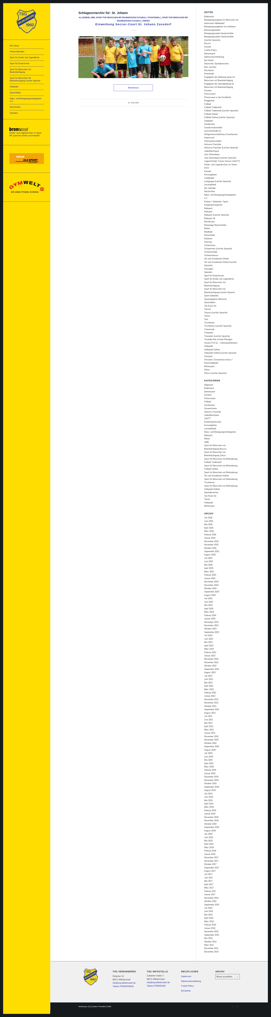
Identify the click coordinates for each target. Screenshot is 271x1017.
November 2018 (211, 820)
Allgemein (84, 17)
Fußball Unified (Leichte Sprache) (219, 117)
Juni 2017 (208, 878)
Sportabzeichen (211, 492)
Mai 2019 (208, 800)
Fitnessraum (209, 94)
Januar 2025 (209, 578)
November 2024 (211, 585)
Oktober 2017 (210, 864)
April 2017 (208, 884)
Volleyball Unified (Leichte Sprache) (220, 353)
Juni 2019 (208, 797)
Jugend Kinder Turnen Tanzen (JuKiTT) (222, 161)
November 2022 (211, 662)
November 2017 (211, 861)
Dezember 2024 (211, 581)
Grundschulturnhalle (213, 127)
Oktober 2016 (210, 901)
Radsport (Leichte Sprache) (216, 215)
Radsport (208, 208)
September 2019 (211, 787)
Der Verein (209, 60)
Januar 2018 (209, 854)
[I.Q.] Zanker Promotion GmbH (99, 1006)
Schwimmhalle (210, 252)
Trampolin (208, 332)
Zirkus (207, 369)
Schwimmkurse (211, 255)
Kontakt (207, 171)
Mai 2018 (208, 841)
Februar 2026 (210, 534)
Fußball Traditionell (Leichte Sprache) (221, 110)
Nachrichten (209, 191)
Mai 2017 (208, 881)
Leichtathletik (210, 184)
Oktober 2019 (210, 783)
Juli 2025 (208, 558)
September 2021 (211, 709)
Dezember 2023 (211, 622)
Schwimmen (209, 245)
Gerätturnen (209, 124)
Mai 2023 (208, 642)
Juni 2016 (208, 911)
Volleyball (208, 346)
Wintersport (209, 366)
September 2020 (211, 746)
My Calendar (210, 188)
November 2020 (211, 740)
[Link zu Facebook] (233, 1006)
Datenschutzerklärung (214, 57)
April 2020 (208, 763)
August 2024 (210, 595)
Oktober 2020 (210, 743)
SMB (93, 17)
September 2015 (211, 935)
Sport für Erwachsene (214, 275)
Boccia (207, 43)
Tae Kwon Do (210, 306)
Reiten (207, 228)
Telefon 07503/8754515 (123, 986)
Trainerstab (209, 329)
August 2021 (210, 713)
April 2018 (208, 844)
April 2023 (208, 645)
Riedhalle (208, 232)
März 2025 (209, 571)
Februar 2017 (210, 891)
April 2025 (208, 568)
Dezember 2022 (211, 659)
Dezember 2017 (211, 857)
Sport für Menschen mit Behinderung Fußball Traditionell (128, 17)
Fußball (207, 104)
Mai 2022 (208, 682)
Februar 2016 (210, 925)
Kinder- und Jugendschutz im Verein (220, 164)
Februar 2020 (210, 770)
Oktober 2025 (210, 548)
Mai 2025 (208, 565)
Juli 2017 (208, 874)
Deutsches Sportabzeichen (216, 63)
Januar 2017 (209, 894)
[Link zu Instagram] (237, 1006)
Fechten (208, 90)
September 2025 (211, 551)
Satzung (208, 242)
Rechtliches (209, 221)
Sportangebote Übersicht (215, 299)
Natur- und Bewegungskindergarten (220, 432)
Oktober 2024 (210, 588)
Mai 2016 (208, 915)
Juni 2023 (208, 639)
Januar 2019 (209, 814)
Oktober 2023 (210, 629)
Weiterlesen (133, 88)
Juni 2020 (208, 756)
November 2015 (211, 931)
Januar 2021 (209, 733)
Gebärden (208, 121)
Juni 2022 (208, 679)
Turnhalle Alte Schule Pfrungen (218, 339)
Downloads (209, 73)
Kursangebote (210, 174)
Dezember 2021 (211, 699)
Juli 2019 (208, 793)
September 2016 (211, 904)
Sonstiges (208, 269)
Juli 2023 (208, 635)
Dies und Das (210, 67)
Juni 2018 (208, 837)
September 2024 (211, 592)
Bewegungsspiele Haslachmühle (219, 33)
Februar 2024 (210, 615)
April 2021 (208, 726)
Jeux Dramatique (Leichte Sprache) (220, 158)
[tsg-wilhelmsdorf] (26, 21)
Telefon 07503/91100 (156, 986)
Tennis (207, 316)
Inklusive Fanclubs (212, 144)
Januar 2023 (209, 655)
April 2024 (208, 608)
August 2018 (210, 830)
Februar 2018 (210, 851)
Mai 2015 (208, 938)
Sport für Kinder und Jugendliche (219, 279)
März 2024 (209, 612)
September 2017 (211, 867)
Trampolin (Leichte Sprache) (217, 336)
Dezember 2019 (211, 777)
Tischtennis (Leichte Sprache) (217, 326)
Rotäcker (208, 238)
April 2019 (208, 803)
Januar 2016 (209, 928)
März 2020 (209, 766)
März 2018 (209, 847)
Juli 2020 (208, 753)
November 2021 (211, 703)
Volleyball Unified (212, 349)
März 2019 (209, 807)
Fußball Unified (211, 114)
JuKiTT (207, 418)
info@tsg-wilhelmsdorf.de (124, 983)
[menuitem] (26, 46)
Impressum (209, 137)
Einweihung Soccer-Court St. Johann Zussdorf (133, 24)
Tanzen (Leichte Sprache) (215, 312)
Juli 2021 (208, 716)
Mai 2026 (208, 524)
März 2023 (209, 649)
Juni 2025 (208, 561)
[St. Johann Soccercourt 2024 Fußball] (133, 57)
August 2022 (210, 672)
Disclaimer (209, 70)
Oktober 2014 (210, 941)
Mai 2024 (208, 605)
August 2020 (210, 750)
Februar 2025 (210, 575)
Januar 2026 (209, 538)
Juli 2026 (208, 517)
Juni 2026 (208, 521)
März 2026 (209, 531)
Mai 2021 (208, 723)
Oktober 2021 (210, 706)
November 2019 (211, 780)
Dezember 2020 (211, 736)
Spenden (208, 272)
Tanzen (207, 309)
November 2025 (211, 544)
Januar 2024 (209, 618)
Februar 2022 (210, 692)
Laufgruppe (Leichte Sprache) (217, 181)
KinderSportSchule (212, 422)
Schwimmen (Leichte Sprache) (218, 248)
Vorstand (208, 356)
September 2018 (211, 827)
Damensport (209, 53)
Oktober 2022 (210, 666)
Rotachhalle (209, 235)
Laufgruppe (209, 178)
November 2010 (211, 952)
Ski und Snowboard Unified (216, 258)
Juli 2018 (208, 834)
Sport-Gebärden (211, 295)
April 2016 (208, 918)
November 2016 (211, 898)
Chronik (207, 47)
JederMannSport (211, 151)
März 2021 (209, 729)
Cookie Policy (210, 50)
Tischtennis (209, 322)
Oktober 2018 (210, 824)
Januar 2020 (209, 773)
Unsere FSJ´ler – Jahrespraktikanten (220, 343)
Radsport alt (209, 218)
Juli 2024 (208, 598)
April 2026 (208, 528)
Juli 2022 (208, 676)
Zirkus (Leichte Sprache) (215, 373)
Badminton (209, 16)
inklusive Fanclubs (212, 412)
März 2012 (209, 945)
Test (206, 319)
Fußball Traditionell (212, 107)
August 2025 (210, 555)
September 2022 (211, 669)
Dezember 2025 (211, 541)
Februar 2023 (210, 652)
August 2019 (210, 790)
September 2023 (211, 632)
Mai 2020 (208, 760)
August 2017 (210, 871)
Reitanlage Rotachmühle (215, 225)
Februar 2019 (210, 810)
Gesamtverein (210, 408)
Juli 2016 (208, 908)
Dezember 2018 (211, 817)
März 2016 (209, 921)
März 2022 (209, 689)
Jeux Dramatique (212, 154)
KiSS (206, 168)
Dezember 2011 (211, 948)
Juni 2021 (208, 719)
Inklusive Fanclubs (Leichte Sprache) (221, 147)
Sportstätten (209, 302)
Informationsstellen (212, 141)
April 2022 (208, 686)
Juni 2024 (208, 602)
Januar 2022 (209, 696)
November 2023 (211, 625)
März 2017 (209, 888)
